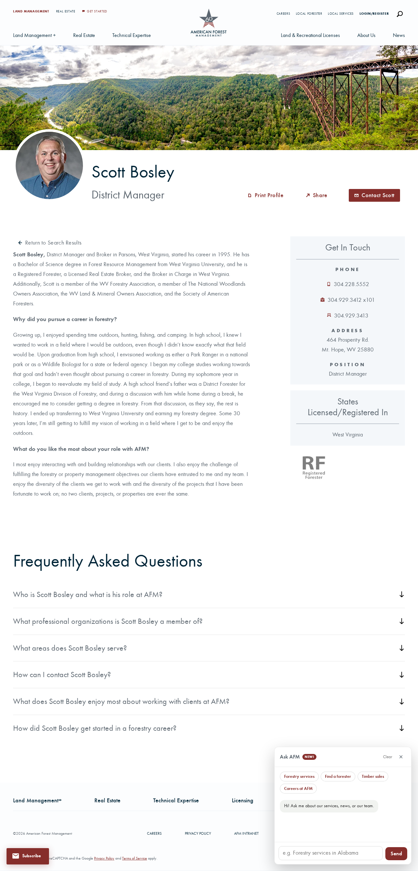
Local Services (341, 14)
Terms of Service (134, 858)
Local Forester (309, 14)
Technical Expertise (131, 35)
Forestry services (299, 776)
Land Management (31, 11)
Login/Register (374, 14)
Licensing (242, 800)
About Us (366, 35)
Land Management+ (37, 800)
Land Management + (34, 35)
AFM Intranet (246, 833)
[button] (28, 856)
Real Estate (66, 11)
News (399, 35)
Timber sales (373, 776)
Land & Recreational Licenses (310, 35)
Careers (283, 14)
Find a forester (338, 776)
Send (396, 853)
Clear (387, 756)
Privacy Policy (198, 833)
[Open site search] (399, 14)
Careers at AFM (298, 788)
